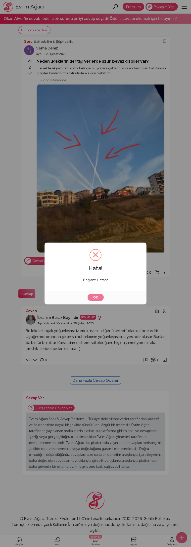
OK (95, 297)
